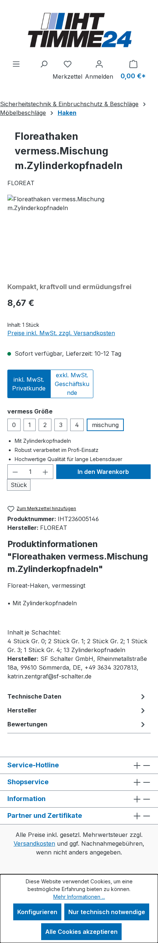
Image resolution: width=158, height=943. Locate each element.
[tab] (77, 696)
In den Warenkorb (103, 471)
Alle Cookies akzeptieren (81, 931)
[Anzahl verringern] (15, 471)
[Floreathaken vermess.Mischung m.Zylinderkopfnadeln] (79, 236)
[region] (79, 236)
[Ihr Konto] (99, 63)
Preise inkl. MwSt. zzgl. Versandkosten (61, 333)
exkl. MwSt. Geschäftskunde (72, 383)
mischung (105, 425)
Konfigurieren (37, 912)
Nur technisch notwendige (106, 912)
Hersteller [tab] (22, 710)
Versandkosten (34, 843)
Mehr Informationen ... (79, 897)
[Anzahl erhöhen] (45, 471)
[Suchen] (44, 63)
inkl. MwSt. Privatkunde (29, 384)
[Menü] (16, 63)
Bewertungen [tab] (27, 724)
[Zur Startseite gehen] (79, 29)
